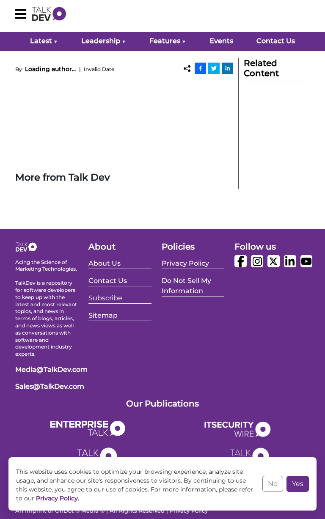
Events (221, 41)
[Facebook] (200, 68)
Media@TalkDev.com (51, 369)
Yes (297, 484)
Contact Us (275, 41)
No (273, 484)
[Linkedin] (227, 68)
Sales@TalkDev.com (49, 386)
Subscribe (105, 298)
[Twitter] (214, 68)
